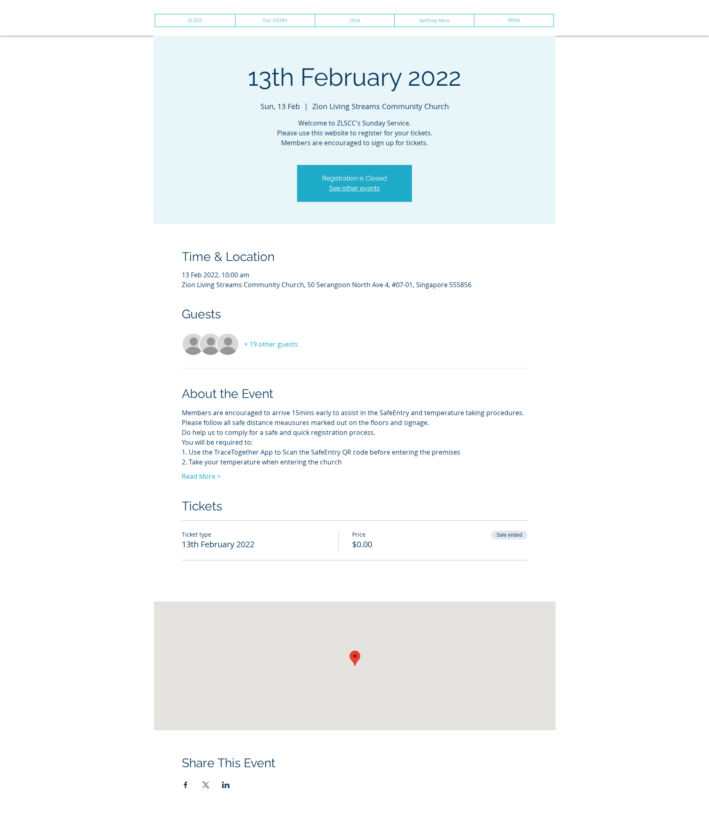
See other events (354, 188)
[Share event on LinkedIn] (226, 785)
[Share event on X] (206, 785)
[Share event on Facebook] (186, 785)
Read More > (201, 476)
